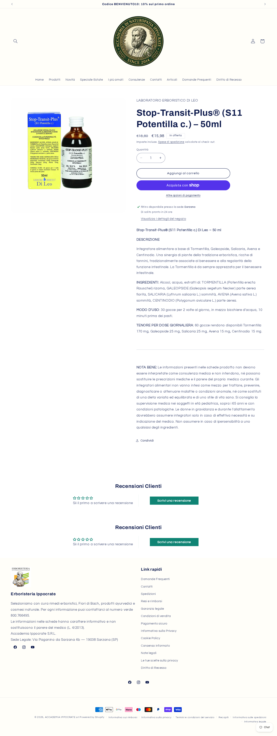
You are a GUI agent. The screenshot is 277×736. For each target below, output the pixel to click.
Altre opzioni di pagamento (183, 195)
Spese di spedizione (171, 142)
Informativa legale (255, 722)
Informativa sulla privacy (156, 717)
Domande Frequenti (155, 579)
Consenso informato (155, 645)
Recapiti (224, 717)
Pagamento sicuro (154, 623)
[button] (15, 41)
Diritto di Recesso (153, 667)
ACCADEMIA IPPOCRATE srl (62, 717)
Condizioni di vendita (156, 616)
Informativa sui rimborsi (122, 717)
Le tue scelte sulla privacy (159, 660)
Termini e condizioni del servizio (195, 717)
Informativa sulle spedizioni (249, 717)
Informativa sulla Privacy (159, 630)
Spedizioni (148, 593)
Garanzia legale (152, 608)
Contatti (147, 586)
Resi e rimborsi (151, 601)
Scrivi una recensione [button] (174, 500)
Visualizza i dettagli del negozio (163, 218)
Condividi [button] (147, 440)
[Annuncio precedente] (12, 4)
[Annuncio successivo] (265, 4)
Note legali (149, 653)
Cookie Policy (150, 638)
